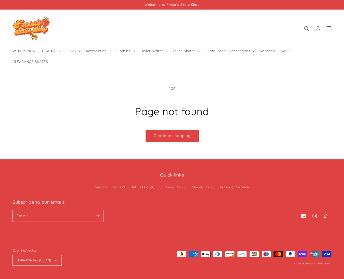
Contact (118, 187)
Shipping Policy (172, 187)
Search (101, 187)
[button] (306, 28)
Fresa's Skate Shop (318, 263)
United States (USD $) (34, 260)
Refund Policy (142, 187)
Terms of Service (234, 187)
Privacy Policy (203, 187)
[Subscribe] (97, 215)
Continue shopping (172, 135)
